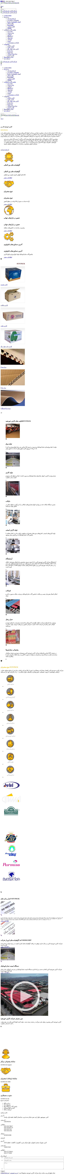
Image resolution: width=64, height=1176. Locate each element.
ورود (2, 6)
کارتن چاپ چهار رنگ (6, 346)
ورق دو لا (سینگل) (5, 408)
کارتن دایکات (4, 305)
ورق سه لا (3, 367)
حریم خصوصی (14, 1173)
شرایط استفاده (5, 1173)
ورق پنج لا (3, 388)
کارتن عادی (4, 326)
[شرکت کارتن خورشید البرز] (9, 11)
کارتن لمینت (4, 284)
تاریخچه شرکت (5, 149)
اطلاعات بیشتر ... (5, 947)
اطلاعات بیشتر (8, 177)
